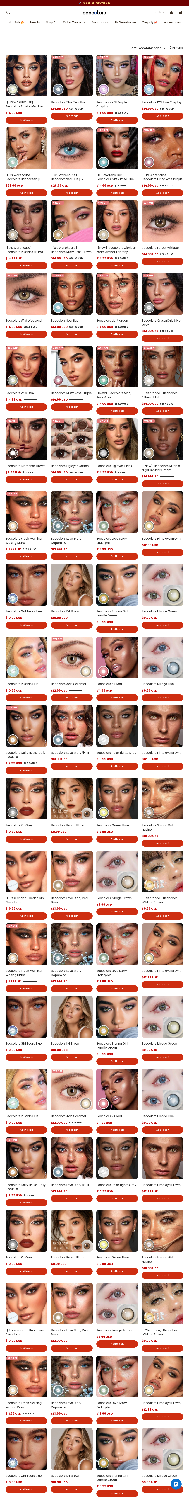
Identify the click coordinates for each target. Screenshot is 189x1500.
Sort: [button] (145, 48)
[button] (8, 12)
